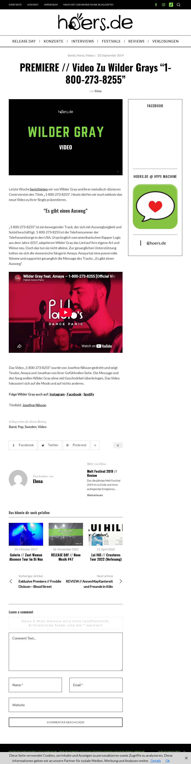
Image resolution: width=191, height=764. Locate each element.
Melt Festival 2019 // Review (102, 473)
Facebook (74, 394)
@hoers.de (156, 242)
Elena (98, 91)
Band (12, 427)
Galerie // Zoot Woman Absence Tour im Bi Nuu (26, 557)
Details (156, 761)
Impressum (51, 4)
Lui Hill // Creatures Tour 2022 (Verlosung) (106, 557)
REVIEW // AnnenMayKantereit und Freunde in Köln (89, 581)
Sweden (31, 427)
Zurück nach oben (169, 751)
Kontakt (33, 4)
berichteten (39, 189)
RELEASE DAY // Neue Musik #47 (66, 557)
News (80, 55)
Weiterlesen (95, 495)
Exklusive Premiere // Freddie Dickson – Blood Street (39, 581)
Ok (167, 761)
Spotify (89, 394)
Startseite (15, 4)
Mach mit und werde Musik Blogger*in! (88, 4)
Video (42, 427)
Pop (21, 427)
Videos (89, 55)
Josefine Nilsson (34, 405)
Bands (72, 55)
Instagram (57, 394)
